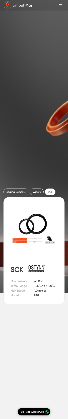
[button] (60, 5)
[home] (17, 5)
